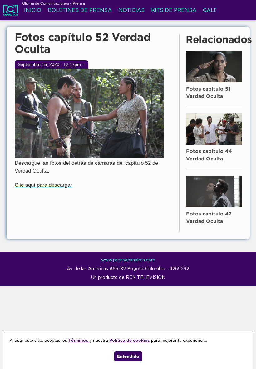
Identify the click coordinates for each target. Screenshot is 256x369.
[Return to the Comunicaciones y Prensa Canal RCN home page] (10, 12)
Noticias (131, 10)
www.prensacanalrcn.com (128, 260)
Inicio (32, 10)
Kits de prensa (173, 10)
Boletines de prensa (80, 10)
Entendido (128, 356)
